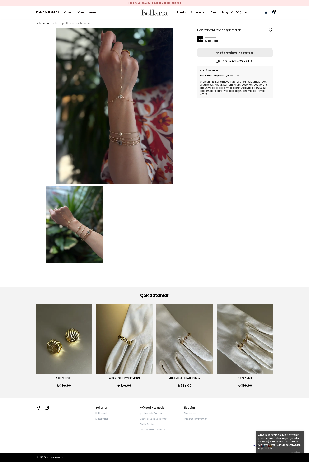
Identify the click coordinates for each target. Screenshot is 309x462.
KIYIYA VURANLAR (47, 12)
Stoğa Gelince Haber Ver (235, 53)
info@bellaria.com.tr (195, 418)
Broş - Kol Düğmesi (235, 12)
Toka (213, 12)
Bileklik (181, 12)
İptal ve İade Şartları (151, 413)
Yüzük (92, 12)
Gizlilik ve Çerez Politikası (271, 445)
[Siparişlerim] (266, 13)
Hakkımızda (101, 413)
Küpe (80, 12)
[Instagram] (47, 407)
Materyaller (101, 418)
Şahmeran (198, 12)
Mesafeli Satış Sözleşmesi (154, 418)
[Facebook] (38, 407)
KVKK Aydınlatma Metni (152, 429)
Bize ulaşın (190, 413)
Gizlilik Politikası (148, 424)
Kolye (68, 12)
